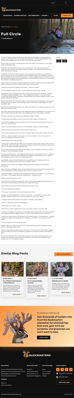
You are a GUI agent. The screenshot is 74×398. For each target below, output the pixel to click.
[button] (37, 14)
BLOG (7, 27)
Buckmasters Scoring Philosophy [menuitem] (11, 373)
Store (56, 15)
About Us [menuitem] (4, 383)
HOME (2, 27)
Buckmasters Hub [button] (20, 15)
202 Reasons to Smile (60, 281)
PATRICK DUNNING (58, 278)
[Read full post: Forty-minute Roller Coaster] (37, 269)
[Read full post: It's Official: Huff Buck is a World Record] (13, 269)
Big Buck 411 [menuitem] (46, 373)
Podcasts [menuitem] (29, 369)
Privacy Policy (68, 394)
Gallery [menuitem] (44, 376)
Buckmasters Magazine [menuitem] (34, 376)
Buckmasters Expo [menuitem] (32, 371)
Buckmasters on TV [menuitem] (32, 373)
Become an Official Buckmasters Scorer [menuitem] (13, 371)
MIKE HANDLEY (8, 278)
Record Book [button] (7, 15)
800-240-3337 (63, 377)
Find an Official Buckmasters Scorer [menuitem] (12, 369)
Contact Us (67, 15)
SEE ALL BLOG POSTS (63, 254)
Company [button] (44, 15)
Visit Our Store (64, 382)
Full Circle (14, 27)
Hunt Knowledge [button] (33, 15)
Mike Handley (8, 38)
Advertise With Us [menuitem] (6, 385)
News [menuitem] (44, 369)
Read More (16, 294)
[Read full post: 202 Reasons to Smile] (61, 269)
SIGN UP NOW (44, 337)
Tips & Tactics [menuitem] (46, 371)
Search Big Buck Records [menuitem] (8, 376)
